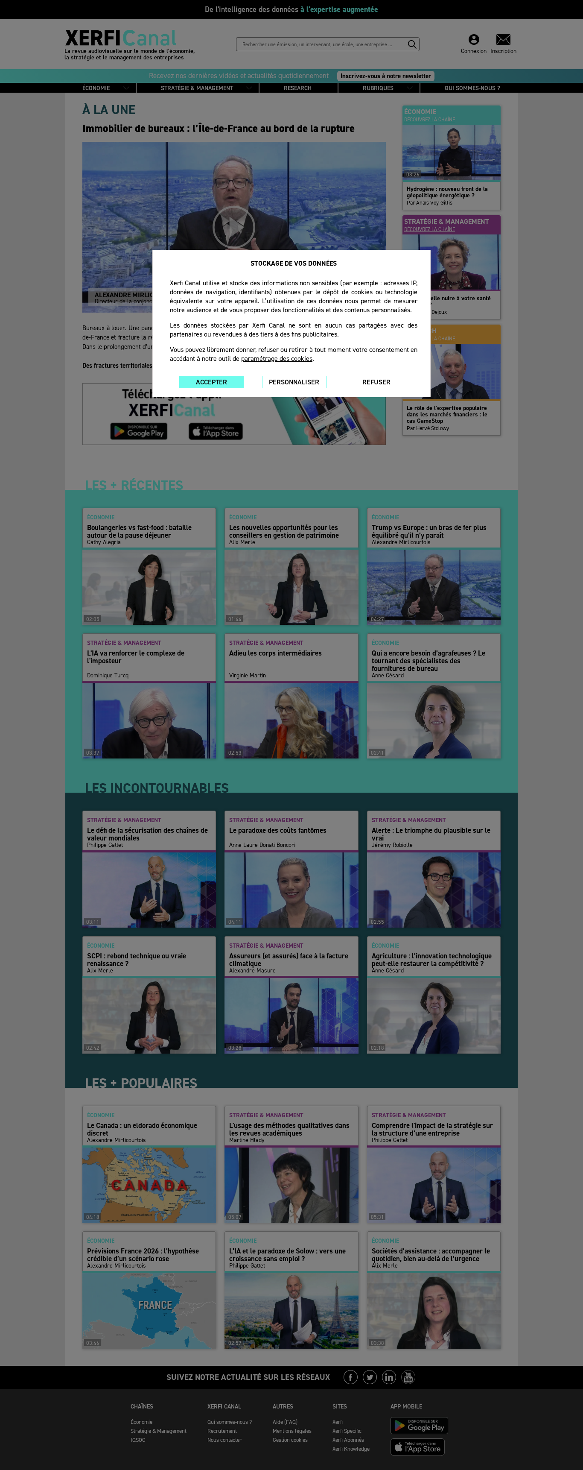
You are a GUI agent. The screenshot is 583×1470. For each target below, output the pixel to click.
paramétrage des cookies (276, 358)
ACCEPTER (211, 382)
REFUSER (376, 382)
